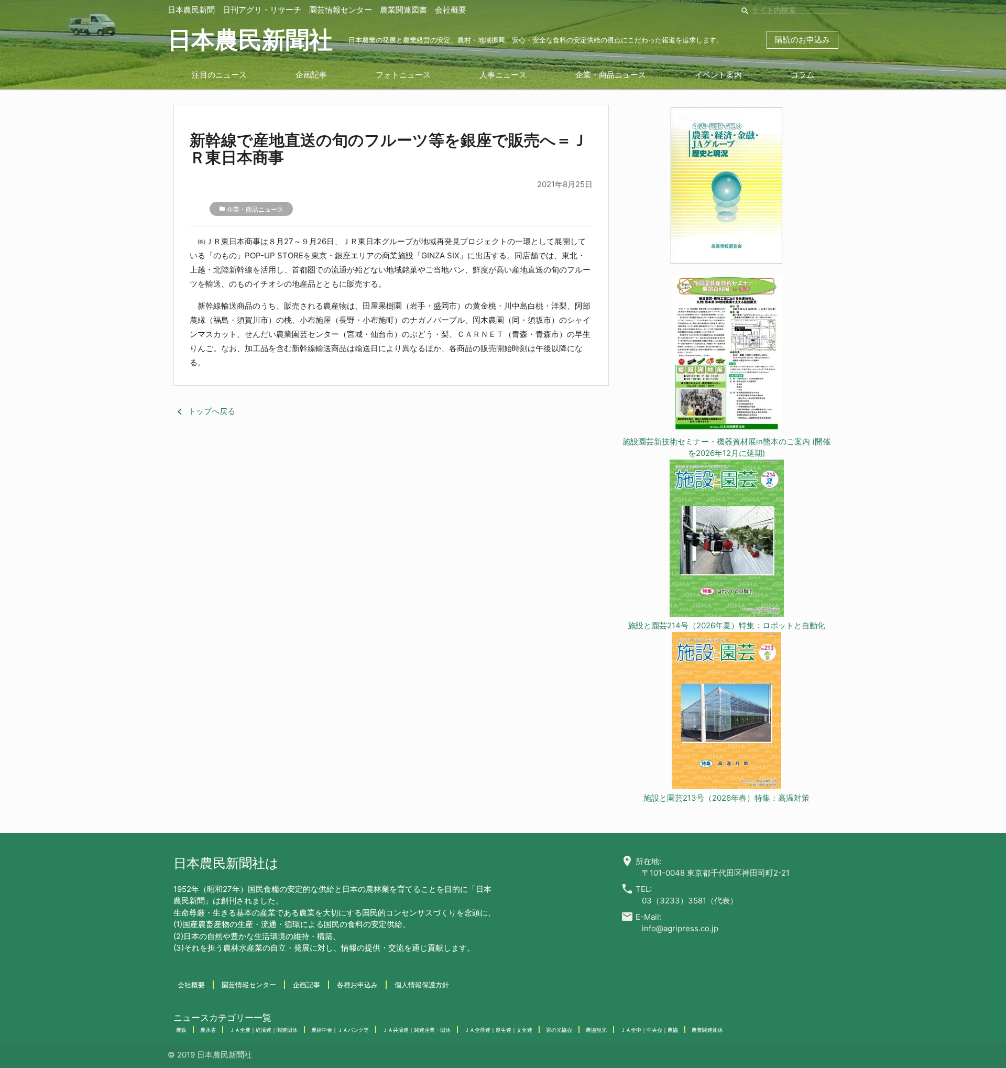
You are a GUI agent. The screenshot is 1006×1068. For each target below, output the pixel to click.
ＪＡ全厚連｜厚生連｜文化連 (498, 1030)
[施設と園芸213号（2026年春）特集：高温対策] (726, 712)
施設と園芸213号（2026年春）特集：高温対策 (726, 798)
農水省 (208, 1030)
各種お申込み (357, 984)
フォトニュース (403, 75)
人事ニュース (503, 75)
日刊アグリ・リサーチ (262, 10)
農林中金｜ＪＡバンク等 (340, 1030)
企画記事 (311, 75)
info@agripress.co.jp (680, 928)
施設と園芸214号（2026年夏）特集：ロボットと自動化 (726, 625)
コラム (802, 75)
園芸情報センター (340, 10)
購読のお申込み (802, 40)
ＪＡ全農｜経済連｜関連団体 (263, 1030)
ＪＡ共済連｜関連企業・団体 (416, 1030)
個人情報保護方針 (422, 984)
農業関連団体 (707, 1030)
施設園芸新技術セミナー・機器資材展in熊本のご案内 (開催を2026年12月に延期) (726, 448)
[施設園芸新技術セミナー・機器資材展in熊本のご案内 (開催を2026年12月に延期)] (726, 355)
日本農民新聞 (191, 10)
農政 (181, 1030)
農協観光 (596, 1030)
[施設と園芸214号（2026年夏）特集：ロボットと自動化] (726, 540)
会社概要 (450, 10)
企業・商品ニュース (610, 75)
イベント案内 (718, 75)
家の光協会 (559, 1030)
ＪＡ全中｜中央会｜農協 (649, 1030)
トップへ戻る (204, 411)
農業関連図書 (403, 10)
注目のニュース (219, 75)
